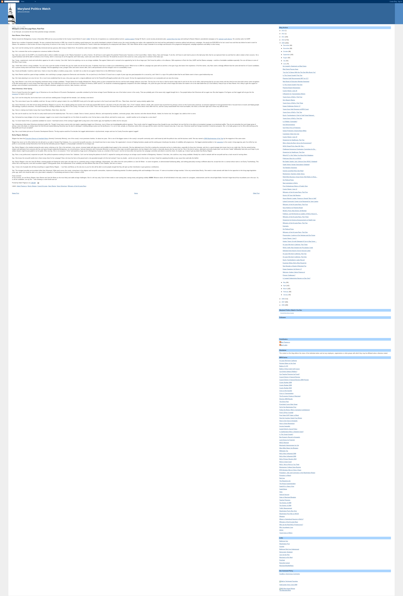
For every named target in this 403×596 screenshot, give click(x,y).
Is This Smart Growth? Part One (292, 84)
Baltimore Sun (283, 541)
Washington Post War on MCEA (289, 514)
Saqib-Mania (283, 489)
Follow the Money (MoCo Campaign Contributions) (294, 410)
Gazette (281, 546)
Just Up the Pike (284, 555)
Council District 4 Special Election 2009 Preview (294, 380)
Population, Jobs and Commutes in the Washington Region (297, 473)
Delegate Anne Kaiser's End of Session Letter (296, 250)
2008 (283, 299)
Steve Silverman (62, 186)
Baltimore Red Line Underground (289, 549)
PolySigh (282, 560)
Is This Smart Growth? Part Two (292, 75)
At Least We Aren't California (288, 360)
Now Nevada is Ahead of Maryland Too (294, 266)
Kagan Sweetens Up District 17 (292, 269)
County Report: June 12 (290, 189)
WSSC (281, 530)
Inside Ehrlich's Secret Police (288, 429)
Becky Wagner (32, 186)
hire (37, 92)
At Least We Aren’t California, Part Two (294, 254)
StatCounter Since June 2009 (288, 584)
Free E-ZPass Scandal (286, 412)
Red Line (282, 478)
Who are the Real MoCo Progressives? (291, 524)
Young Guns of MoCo (285, 533)
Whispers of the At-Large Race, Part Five (28, 29)
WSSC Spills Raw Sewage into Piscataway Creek (298, 247)
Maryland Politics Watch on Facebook (287, 313)
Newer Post (15, 193)
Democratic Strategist (286, 552)
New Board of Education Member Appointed (296, 81)
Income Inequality (284, 426)
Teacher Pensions (284, 500)
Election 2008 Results (286, 399)
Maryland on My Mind (285, 557)
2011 (283, 37)
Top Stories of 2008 (285, 503)
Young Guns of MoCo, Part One (292, 118)
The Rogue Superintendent (287, 483)
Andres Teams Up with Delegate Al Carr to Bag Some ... (300, 241)
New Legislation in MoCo (290, 183)
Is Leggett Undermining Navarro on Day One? (296, 278)
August (285, 57)
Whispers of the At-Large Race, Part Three (296, 217)
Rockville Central (284, 563)
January (285, 295)
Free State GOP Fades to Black (289, 415)
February (286, 291)
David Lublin (283, 345)
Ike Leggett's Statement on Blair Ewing (294, 66)
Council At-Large (42, 186)
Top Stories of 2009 (285, 505)
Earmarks (286, 226)
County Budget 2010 (285, 388)
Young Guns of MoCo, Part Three (293, 103)
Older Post (256, 193)
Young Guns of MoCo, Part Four (292, 97)
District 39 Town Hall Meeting (291, 195)
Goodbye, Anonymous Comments (289, 574)
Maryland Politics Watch (34, 8)
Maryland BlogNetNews (286, 565)
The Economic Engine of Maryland (289, 396)
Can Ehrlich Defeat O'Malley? (288, 371)
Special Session (284, 494)
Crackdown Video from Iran (291, 134)
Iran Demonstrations (289, 124)
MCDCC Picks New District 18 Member (295, 211)
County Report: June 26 (290, 91)
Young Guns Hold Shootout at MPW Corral (296, 109)
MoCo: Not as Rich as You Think (289, 464)
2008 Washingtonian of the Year (213, 138)
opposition (220, 142)
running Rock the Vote (173, 39)
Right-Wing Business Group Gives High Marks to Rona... (300, 177)
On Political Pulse (288, 180)
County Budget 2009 (285, 385)
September (286, 54)
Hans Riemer (52, 186)
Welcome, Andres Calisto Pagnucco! (294, 272)
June (285, 64)
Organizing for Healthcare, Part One (293, 152)
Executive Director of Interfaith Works (36, 138)
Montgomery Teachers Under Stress (294, 174)
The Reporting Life (284, 481)
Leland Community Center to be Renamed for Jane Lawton (300, 201)
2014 (283, 30)
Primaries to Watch (285, 475)
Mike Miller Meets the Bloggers (288, 448)
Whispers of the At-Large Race (77, 186)
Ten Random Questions (290, 167)
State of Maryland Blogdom (287, 497)
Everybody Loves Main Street (288, 404)
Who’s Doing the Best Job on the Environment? (297, 143)
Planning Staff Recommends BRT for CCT (295, 78)
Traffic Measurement (285, 508)
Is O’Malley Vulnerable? (290, 121)
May (284, 282)
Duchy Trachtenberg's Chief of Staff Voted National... (299, 115)
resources (15, 94)
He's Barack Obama (289, 100)
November (286, 48)
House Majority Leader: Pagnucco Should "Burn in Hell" (299, 198)
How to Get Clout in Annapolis (288, 421)
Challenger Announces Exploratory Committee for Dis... (299, 149)
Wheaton (282, 516)
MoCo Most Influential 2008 (287, 453)
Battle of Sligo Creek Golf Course (289, 369)
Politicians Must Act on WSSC (292, 158)
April (284, 285)
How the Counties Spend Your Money (290, 418)
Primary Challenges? (289, 275)
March (285, 288)
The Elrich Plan (284, 401)
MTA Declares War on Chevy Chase (290, 470)
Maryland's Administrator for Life (289, 445)
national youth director (225, 39)
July (284, 61)
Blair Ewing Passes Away (290, 69)
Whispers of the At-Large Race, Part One (295, 232)
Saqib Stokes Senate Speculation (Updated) (296, 164)
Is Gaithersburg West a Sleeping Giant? (291, 432)
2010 (283, 40)
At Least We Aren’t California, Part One (295, 257)
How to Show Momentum (287, 423)
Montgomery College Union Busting (290, 467)
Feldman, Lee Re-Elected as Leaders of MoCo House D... (300, 214)
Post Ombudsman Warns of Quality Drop (295, 186)
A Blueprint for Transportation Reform (294, 94)
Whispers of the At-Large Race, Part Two (295, 223)
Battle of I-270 (283, 366)
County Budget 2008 (285, 382)
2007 (283, 302)
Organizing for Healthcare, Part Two (293, 140)
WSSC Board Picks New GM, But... (294, 146)
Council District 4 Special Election (289, 377)
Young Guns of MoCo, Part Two (292, 112)
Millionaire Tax (283, 451)
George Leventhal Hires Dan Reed (293, 171)
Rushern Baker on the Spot (287, 363)
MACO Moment (284, 442)
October (285, 51)
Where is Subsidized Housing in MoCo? (291, 519)
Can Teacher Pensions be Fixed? (289, 374)
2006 (88, 39)
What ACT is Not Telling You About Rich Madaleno (298, 155)
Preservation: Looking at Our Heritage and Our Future (299, 235)
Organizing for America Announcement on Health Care (299, 220)
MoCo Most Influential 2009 (287, 456)
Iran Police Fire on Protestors (292, 127)
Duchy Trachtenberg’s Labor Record (294, 260)
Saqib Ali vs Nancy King (286, 486)
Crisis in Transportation (286, 393)
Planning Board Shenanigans (291, 88)
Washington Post (284, 544)
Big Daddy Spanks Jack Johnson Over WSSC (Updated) (300, 161)
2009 (283, 43)
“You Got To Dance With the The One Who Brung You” (299, 72)
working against (130, 39)
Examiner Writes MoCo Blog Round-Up (294, 263)
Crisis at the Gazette (285, 391)
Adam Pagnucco (22, 186)
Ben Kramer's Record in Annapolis (289, 437)
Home (136, 193)
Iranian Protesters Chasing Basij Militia (294, 131)
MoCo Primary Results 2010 (287, 459)
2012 (283, 33)
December (286, 45)
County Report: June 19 (290, 137)
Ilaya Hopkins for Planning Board (293, 207)
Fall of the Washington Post (287, 407)
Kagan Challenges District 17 (291, 106)
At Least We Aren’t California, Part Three (295, 244)
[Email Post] (38, 182)
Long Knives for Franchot (287, 440)
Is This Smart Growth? (286, 434)
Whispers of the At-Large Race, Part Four (295, 204)
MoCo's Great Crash (285, 462)
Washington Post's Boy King (288, 511)
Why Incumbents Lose (286, 527)
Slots (281, 492)
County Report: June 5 (289, 238)
